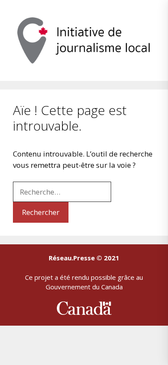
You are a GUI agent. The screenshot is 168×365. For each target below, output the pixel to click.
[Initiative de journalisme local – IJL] (84, 40)
